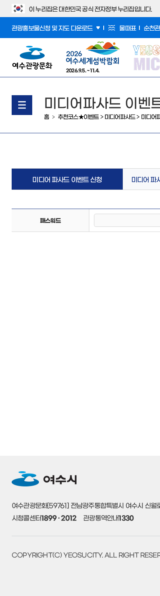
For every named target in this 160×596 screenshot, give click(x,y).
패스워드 (50, 220)
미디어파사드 (119, 116)
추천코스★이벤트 (78, 116)
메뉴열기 (22, 105)
